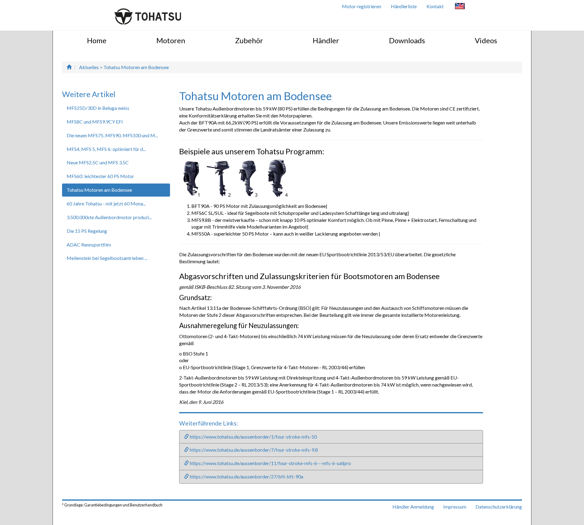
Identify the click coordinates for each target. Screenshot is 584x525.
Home (96, 40)
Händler (326, 40)
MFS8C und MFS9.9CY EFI (95, 121)
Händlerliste (404, 6)
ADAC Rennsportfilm (89, 244)
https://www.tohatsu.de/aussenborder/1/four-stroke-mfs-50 (253, 436)
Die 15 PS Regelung (87, 231)
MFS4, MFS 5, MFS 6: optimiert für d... (106, 149)
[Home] (69, 67)
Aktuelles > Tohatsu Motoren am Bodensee (124, 67)
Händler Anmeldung (413, 506)
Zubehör (249, 40)
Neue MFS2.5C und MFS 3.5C (98, 162)
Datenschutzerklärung (498, 506)
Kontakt (435, 6)
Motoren (170, 40)
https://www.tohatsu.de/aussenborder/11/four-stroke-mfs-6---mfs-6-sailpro (270, 463)
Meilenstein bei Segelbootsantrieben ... (107, 258)
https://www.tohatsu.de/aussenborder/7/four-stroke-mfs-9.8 (253, 450)
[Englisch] (459, 7)
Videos (486, 40)
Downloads (407, 40)
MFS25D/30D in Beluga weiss (98, 108)
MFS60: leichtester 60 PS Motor (100, 176)
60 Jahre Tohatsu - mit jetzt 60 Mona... (106, 203)
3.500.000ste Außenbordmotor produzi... (109, 217)
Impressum (454, 506)
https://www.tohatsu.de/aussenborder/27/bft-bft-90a (246, 476)
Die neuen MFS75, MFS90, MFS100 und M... (112, 135)
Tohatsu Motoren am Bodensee (99, 190)
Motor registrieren (361, 6)
